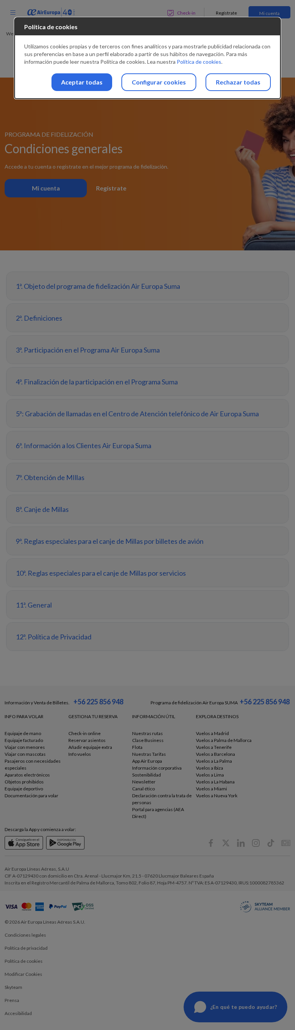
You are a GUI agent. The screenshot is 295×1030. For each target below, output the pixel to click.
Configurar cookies (159, 82)
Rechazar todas (238, 82)
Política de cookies (199, 61)
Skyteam (13, 987)
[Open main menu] (13, 12)
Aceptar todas (82, 82)
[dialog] (147, 58)
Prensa (12, 1000)
